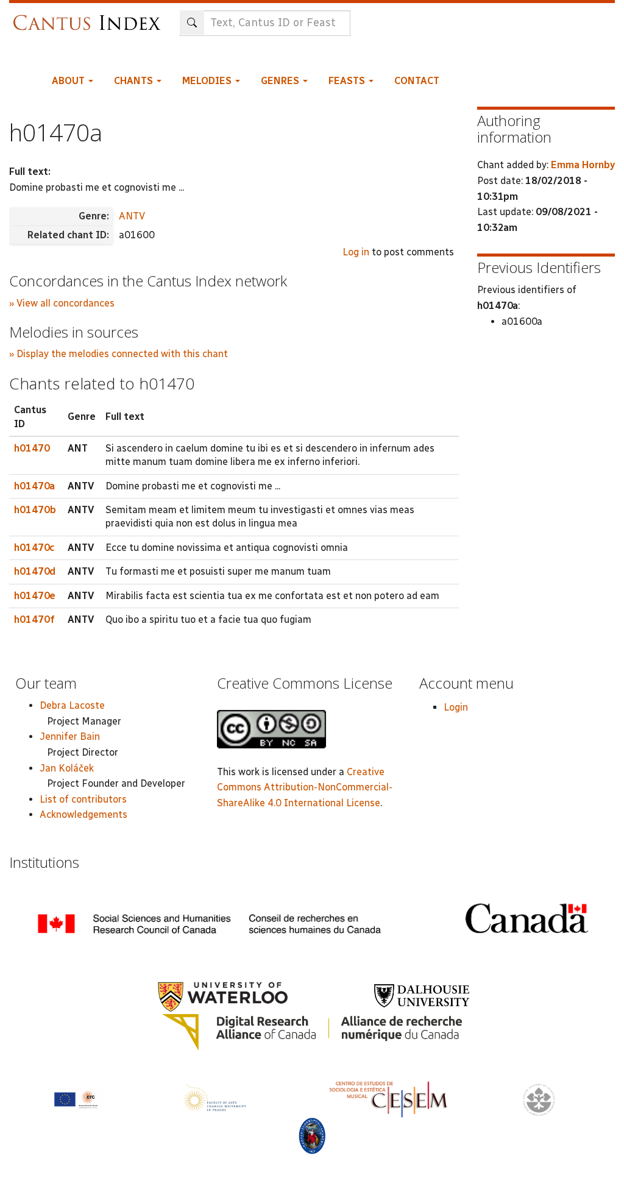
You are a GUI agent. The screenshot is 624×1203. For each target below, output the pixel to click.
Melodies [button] (208, 81)
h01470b (35, 510)
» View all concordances (62, 303)
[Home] (90, 16)
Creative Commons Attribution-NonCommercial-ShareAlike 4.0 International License (304, 787)
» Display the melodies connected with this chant (118, 354)
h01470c (34, 547)
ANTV (132, 216)
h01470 (32, 448)
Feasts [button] (347, 81)
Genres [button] (281, 81)
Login (456, 707)
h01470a (34, 486)
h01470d (34, 571)
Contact (416, 81)
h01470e (34, 596)
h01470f (34, 619)
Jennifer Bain (70, 736)
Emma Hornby (583, 165)
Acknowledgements (83, 814)
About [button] (69, 81)
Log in (355, 252)
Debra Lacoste (72, 705)
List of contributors (83, 799)
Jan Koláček (67, 768)
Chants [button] (134, 81)
